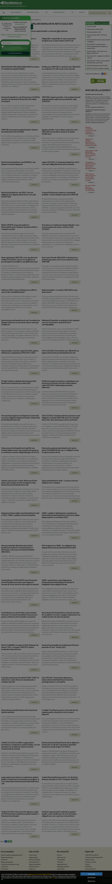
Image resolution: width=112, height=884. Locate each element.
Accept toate (91, 874)
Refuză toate (91, 881)
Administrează (91, 877)
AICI (53, 878)
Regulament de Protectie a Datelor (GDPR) (39, 874)
